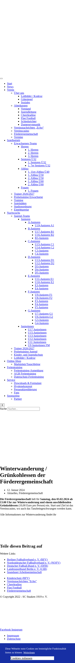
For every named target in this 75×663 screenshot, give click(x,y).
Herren (25, 146)
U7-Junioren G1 (44, 313)
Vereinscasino (21, 130)
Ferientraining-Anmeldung (28, 370)
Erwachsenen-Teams (25, 143)
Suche (3, 408)
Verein (10, 89)
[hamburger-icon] (1, 78)
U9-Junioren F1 (43, 294)
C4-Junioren (41, 253)
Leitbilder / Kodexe (31, 96)
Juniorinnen (27, 326)
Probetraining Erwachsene (28, 197)
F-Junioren (34, 291)
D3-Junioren (42, 266)
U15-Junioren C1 (44, 244)
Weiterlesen (29, 652)
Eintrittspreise (21, 209)
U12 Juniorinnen (37, 338)
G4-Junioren (42, 323)
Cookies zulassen (21, 658)
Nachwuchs (13, 212)
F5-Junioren (41, 307)
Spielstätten (20, 203)
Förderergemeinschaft (26, 133)
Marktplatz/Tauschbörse (27, 364)
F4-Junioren (41, 304)
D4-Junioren (42, 269)
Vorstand (26, 108)
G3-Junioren (42, 320)
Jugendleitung (28, 111)
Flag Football (28, 118)
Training (18, 200)
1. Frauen (33, 190)
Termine (18, 137)
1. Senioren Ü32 (37, 162)
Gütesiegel (27, 99)
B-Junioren (34, 228)
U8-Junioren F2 (43, 297)
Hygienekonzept (23, 386)
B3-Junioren (41, 238)
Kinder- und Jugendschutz (28, 354)
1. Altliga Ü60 (36, 181)
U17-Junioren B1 (44, 231)
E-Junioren (34, 275)
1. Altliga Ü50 (36, 174)
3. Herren (33, 156)
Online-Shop (14, 361)
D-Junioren (34, 256)
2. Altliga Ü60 (36, 184)
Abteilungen (21, 105)
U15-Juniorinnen (37, 332)
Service (11, 379)
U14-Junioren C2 (44, 247)
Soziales (25, 102)
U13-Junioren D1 (44, 260)
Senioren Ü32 (28, 159)
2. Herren (33, 152)
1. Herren (33, 149)
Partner (18, 398)
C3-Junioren (41, 250)
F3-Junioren (41, 301)
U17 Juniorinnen (37, 329)
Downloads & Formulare (28, 383)
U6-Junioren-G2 (44, 316)
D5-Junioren (42, 272)
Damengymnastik (30, 124)
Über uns (19, 92)
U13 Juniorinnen (37, 335)
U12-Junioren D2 (44, 263)
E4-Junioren (41, 288)
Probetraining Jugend (25, 351)
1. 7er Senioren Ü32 (39, 165)
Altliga (24, 168)
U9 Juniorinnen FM (39, 345)
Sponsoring (13, 395)
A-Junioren (34, 222)
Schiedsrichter (28, 121)
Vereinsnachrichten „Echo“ (29, 127)
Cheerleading (28, 115)
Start (9, 83)
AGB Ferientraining (25, 373)
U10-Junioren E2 (44, 282)
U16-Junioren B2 (44, 234)
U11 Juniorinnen (37, 342)
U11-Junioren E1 (44, 279)
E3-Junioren (41, 285)
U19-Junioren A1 (44, 225)
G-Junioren (34, 310)
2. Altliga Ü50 (36, 178)
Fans (16, 392)
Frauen (25, 187)
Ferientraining (14, 367)
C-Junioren (34, 241)
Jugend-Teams (22, 215)
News (10, 86)
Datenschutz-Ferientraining (29, 376)
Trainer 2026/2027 (24, 193)
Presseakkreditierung (25, 389)
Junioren (25, 219)
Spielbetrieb (13, 140)
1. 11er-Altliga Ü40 (38, 171)
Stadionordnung (23, 206)
